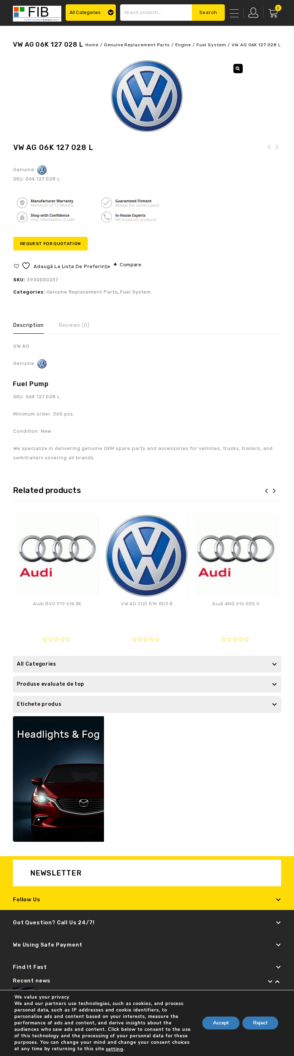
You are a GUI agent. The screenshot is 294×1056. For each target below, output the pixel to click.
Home (92, 44)
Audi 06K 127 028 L (277, 151)
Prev (270, 981)
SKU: (19, 179)
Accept (221, 1023)
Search (208, 12)
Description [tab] (28, 325)
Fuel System (211, 44)
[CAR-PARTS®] (37, 12)
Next (277, 981)
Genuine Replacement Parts (137, 44)
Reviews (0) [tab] (74, 325)
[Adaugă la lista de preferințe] (89, 523)
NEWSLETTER (56, 873)
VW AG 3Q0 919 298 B (269, 151)
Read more (57, 617)
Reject (260, 1023)
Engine (183, 44)
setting (114, 1049)
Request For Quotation (50, 243)
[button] (238, 68)
